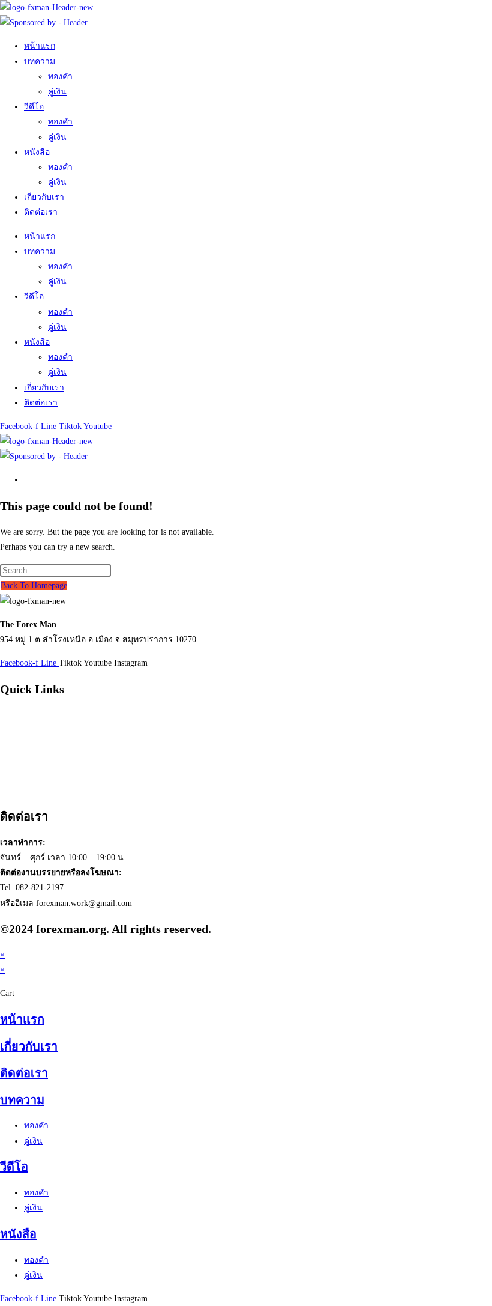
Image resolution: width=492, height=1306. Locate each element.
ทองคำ (60, 76)
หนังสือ (37, 152)
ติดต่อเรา (41, 212)
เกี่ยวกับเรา (44, 197)
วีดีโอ (34, 106)
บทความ (39, 61)
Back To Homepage (34, 585)
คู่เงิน (57, 91)
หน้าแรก (39, 45)
